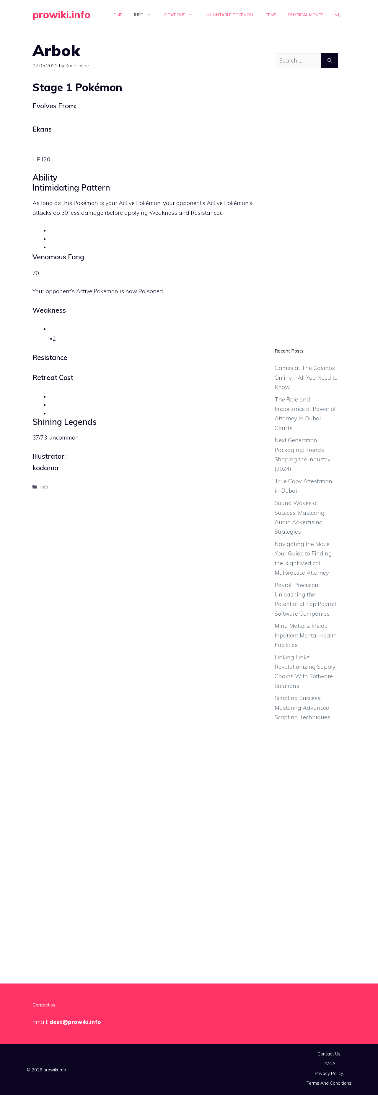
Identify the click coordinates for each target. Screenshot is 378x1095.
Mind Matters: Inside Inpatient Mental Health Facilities (306, 635)
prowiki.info (61, 14)
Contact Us (328, 1054)
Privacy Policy (329, 1073)
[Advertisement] (306, 212)
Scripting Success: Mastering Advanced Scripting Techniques (302, 707)
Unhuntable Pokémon (228, 14)
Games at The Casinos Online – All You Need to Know (306, 377)
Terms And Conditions (329, 1083)
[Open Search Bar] (338, 15)
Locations (173, 14)
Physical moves (306, 14)
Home (116, 14)
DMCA (328, 1063)
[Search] (329, 60)
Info (139, 14)
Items (270, 14)
